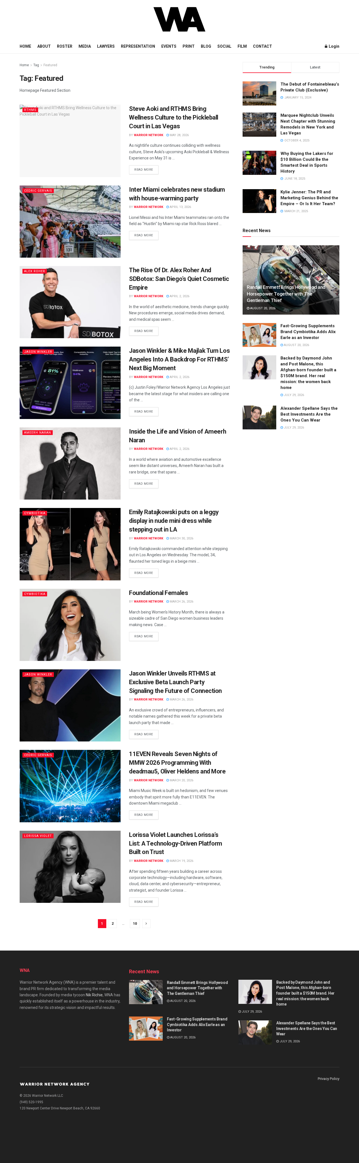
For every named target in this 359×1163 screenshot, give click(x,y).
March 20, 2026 (181, 780)
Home (25, 46)
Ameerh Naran (37, 432)
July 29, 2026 (293, 395)
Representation (138, 46)
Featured (50, 65)
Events (168, 46)
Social (224, 46)
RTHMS (30, 110)
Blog (206, 46)
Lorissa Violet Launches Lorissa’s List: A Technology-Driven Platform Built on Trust (175, 843)
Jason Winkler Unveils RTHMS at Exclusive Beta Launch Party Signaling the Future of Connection (175, 682)
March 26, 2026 (181, 601)
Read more (143, 169)
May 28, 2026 (179, 135)
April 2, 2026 (179, 296)
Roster (64, 46)
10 (135, 923)
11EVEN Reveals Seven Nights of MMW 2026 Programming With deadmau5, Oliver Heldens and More (177, 762)
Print (189, 46)
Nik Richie (94, 995)
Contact (262, 46)
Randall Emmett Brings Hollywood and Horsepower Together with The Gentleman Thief (286, 293)
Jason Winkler (38, 352)
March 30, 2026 (181, 538)
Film (242, 46)
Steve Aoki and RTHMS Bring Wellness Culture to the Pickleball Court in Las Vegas (173, 117)
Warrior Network (148, 135)
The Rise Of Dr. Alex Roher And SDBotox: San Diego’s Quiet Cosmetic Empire (179, 279)
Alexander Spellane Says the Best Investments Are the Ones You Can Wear (309, 414)
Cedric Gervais (38, 191)
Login (333, 46)
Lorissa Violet (38, 836)
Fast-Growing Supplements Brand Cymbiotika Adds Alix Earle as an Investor (308, 331)
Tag (36, 65)
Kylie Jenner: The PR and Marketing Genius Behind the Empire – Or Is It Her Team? (309, 197)
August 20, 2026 (262, 308)
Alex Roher (34, 271)
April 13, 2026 (180, 207)
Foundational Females (158, 592)
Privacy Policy (328, 1079)
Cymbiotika (34, 513)
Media (85, 46)
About (44, 46)
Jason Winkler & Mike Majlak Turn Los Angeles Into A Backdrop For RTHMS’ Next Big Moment (179, 359)
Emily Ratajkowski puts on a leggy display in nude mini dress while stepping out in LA (173, 521)
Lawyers (106, 46)
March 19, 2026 (181, 861)
